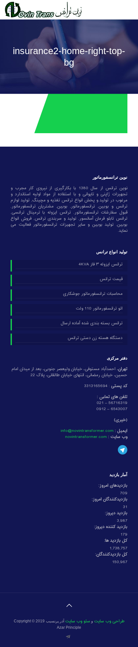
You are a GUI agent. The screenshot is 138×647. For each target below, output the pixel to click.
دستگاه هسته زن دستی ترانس (95, 338)
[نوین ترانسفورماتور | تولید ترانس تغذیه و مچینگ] (43, 10)
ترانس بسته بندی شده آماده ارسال (92, 323)
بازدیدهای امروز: (113, 486)
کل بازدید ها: (115, 541)
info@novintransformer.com (87, 430)
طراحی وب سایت (109, 621)
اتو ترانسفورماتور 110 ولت (99, 309)
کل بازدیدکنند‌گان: (111, 555)
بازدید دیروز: (116, 513)
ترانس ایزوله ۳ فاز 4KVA (101, 265)
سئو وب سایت (77, 621)
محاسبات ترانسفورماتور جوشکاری (93, 294)
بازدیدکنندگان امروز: (109, 500)
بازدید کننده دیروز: (110, 527)
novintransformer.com (86, 437)
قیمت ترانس (111, 279)
